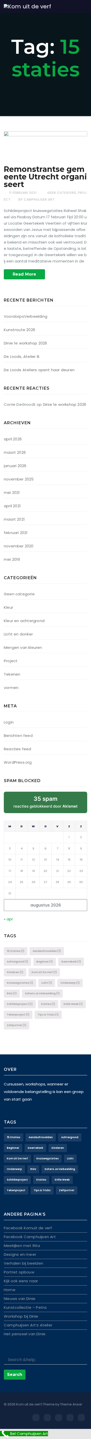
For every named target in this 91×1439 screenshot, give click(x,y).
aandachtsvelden (47, 951)
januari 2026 (15, 465)
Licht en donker (18, 634)
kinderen (15, 972)
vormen (11, 687)
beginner (44, 962)
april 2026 (13, 439)
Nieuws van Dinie (19, 1298)
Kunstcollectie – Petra (25, 1307)
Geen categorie (61, 193)
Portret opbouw (19, 1272)
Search (14, 1374)
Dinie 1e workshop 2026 (25, 343)
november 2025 (19, 479)
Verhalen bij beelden (23, 1263)
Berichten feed (18, 735)
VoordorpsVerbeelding (25, 316)
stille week (73, 1004)
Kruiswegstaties (20, 983)
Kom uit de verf (44, 972)
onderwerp (70, 983)
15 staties (15, 951)
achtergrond (17, 962)
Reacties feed (17, 749)
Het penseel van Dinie (25, 1334)
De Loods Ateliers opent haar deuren (39, 369)
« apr (8, 919)
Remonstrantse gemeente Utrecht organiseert (45, 177)
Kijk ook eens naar (21, 1281)
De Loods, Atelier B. (22, 356)
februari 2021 (16, 532)
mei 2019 (12, 559)
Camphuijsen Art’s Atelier (28, 1325)
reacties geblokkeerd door (50, 804)
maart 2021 (14, 519)
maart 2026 (15, 452)
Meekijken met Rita (22, 1245)
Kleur (8, 607)
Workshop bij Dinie (21, 1316)
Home (9, 1289)
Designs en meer (20, 1254)
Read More (24, 274)
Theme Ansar (71, 1404)
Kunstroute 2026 (19, 329)
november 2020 (19, 546)
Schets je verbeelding (42, 993)
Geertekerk (71, 962)
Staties (48, 1004)
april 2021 (12, 506)
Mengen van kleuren (23, 647)
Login (9, 722)
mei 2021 (12, 492)
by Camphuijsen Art (36, 199)
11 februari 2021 (23, 193)
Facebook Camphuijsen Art (30, 1236)
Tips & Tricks (48, 1015)
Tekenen (12, 674)
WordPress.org (18, 762)
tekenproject (18, 1015)
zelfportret (16, 1025)
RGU (12, 993)
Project (10, 660)
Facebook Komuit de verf (28, 1228)
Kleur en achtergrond (24, 620)
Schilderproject (20, 1004)
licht (46, 983)
